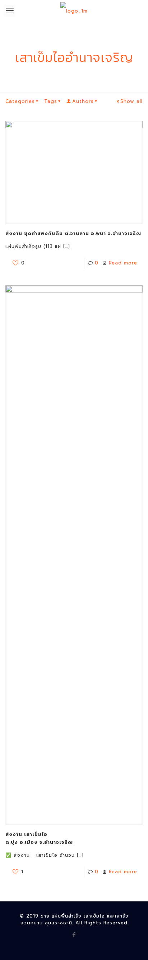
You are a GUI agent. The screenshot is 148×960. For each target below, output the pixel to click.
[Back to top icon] (133, 945)
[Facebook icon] (74, 935)
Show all (131, 101)
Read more (123, 262)
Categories (20, 101)
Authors (83, 101)
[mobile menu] (10, 11)
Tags (50, 101)
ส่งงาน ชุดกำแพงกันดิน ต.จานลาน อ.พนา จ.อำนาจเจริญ (73, 233)
